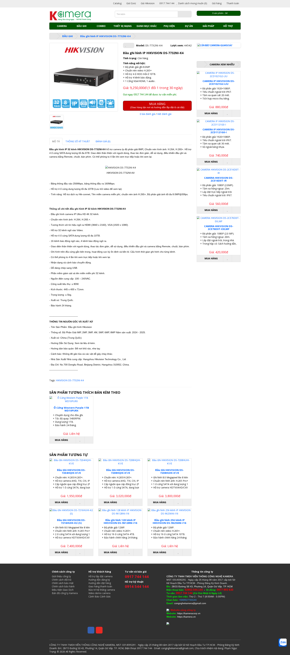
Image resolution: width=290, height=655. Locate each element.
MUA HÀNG (157, 105)
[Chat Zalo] (283, 643)
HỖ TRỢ (228, 26)
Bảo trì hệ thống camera (101, 589)
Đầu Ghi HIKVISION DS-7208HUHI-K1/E (169, 471)
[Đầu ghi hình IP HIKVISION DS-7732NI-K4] (83, 77)
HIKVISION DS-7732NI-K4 (70, 380)
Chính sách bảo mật (63, 583)
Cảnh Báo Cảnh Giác (99, 596)
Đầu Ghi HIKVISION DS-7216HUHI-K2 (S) (71, 521)
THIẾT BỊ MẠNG (122, 26)
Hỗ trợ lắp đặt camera (100, 576)
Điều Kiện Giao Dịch (63, 589)
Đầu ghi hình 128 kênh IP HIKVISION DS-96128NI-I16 (120, 521)
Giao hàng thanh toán (100, 586)
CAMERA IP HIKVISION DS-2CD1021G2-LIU (219, 82)
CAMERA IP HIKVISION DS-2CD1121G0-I (219, 131)
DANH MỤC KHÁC (147, 26)
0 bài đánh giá (147, 114)
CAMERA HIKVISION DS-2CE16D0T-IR (218, 179)
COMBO (101, 26)
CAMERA (62, 26)
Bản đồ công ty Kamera (65, 593)
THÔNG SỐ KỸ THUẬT (77, 141)
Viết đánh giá (164, 114)
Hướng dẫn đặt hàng (99, 583)
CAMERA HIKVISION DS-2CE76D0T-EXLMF (218, 227)
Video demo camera (99, 593)
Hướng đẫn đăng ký (99, 579)
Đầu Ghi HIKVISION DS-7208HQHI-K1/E (120, 471)
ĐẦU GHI (81, 26)
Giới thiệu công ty (61, 576)
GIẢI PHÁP (208, 26)
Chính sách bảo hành (63, 586)
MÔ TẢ (56, 141)
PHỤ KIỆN (169, 26)
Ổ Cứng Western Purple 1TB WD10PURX (71, 409)
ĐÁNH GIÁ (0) (103, 141)
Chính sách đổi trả (61, 579)
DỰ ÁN (189, 26)
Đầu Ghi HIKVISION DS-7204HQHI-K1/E (71, 471)
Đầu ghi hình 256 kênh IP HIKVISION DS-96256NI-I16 (169, 521)
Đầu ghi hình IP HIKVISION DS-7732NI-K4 (105, 36)
